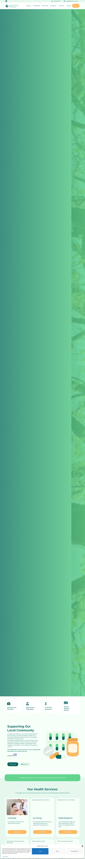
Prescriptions (36, 6)
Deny (57, 851)
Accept (40, 851)
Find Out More (17, 832)
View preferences (74, 851)
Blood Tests (45, 6)
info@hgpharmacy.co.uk (72, 1)
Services (61, 6)
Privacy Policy (5, 856)
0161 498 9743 (57, 1)
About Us (28, 6)
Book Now (75, 6)
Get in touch (13, 764)
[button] (82, 846)
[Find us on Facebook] (6, 1)
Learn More (10, 363)
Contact (69, 6)
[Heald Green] (12, 6)
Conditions (53, 6)
